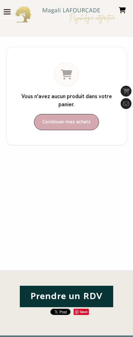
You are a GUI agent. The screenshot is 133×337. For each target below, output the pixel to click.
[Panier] (126, 91)
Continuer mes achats (66, 122)
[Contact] (126, 103)
